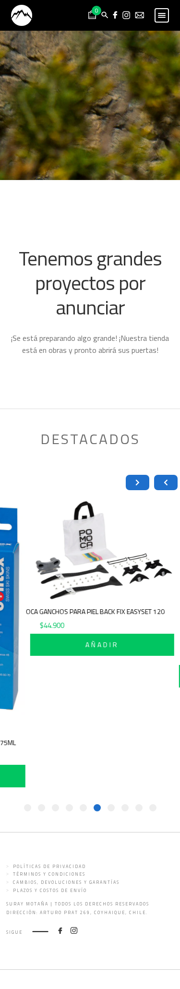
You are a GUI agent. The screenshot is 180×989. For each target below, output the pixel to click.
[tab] (152, 807)
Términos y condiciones (49, 874)
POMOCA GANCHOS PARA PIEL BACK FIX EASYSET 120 (93, 611)
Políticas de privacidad (49, 866)
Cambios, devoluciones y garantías (66, 882)
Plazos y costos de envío (50, 890)
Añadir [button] (107, 644)
